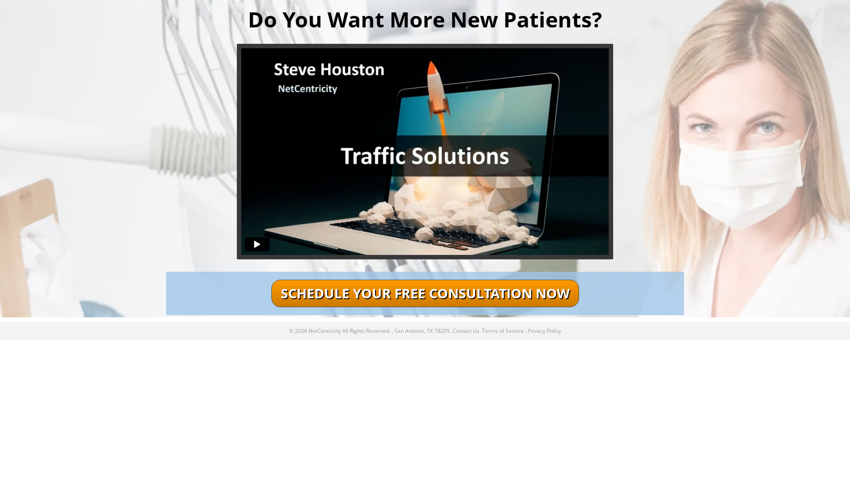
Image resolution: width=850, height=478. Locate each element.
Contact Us (465, 331)
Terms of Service (503, 331)
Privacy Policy (544, 331)
